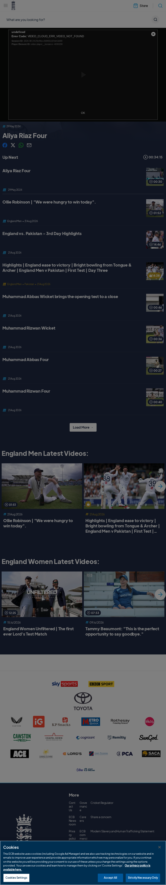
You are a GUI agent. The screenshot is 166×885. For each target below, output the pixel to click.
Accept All (110, 877)
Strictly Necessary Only (143, 877)
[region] (83, 863)
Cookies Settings (16, 877)
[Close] (159, 847)
